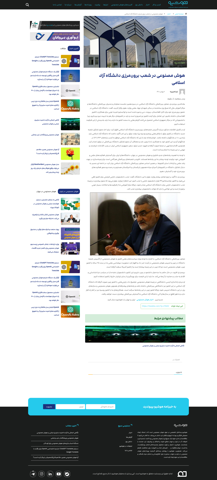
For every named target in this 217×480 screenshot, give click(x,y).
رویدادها (88, 4)
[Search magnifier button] (27, 5)
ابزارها (105, 4)
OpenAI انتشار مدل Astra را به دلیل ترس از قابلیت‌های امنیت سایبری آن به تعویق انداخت (45, 105)
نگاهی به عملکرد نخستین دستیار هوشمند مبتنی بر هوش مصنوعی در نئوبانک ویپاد (46, 204)
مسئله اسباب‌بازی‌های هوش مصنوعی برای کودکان (60, 443)
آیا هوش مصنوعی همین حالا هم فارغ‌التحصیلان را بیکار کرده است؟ (55, 457)
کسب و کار (157, 4)
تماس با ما (57, 4)
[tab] (74, 48)
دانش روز (139, 4)
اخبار (148, 4)
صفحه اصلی (179, 14)
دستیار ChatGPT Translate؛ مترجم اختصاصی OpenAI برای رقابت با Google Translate (45, 61)
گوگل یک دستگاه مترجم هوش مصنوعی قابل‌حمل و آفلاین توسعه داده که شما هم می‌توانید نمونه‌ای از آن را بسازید (44, 75)
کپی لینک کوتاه (177, 306)
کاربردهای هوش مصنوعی (121, 4)
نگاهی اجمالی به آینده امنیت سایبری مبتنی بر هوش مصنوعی (163, 345)
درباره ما (68, 4)
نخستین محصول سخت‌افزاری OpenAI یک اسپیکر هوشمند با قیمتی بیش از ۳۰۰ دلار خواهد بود (45, 90)
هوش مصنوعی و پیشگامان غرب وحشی (45, 135)
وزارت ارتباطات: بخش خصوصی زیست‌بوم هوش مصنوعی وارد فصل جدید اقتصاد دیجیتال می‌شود (44, 248)
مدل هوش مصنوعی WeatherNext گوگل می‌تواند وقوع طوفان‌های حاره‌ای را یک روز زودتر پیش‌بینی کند (45, 168)
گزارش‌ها (78, 4)
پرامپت (97, 4)
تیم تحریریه (174, 91)
